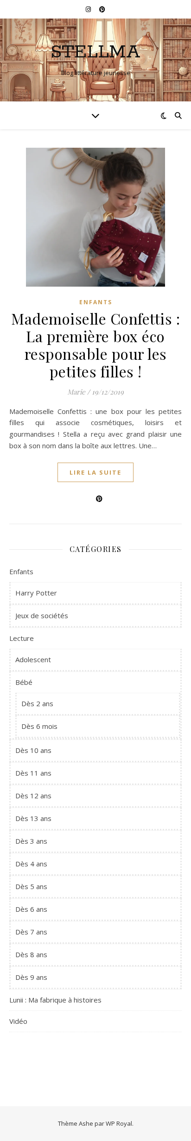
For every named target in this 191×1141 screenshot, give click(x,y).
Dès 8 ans (31, 954)
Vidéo (18, 1021)
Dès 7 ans (31, 931)
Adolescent (33, 659)
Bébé (23, 682)
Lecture (21, 638)
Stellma (95, 52)
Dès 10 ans (33, 750)
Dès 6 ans (31, 909)
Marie (76, 391)
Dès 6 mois (39, 726)
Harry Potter (36, 592)
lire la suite (95, 472)
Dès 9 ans (31, 977)
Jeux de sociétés (41, 615)
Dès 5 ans (31, 886)
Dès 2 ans (37, 703)
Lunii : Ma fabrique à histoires (55, 999)
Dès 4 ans (31, 863)
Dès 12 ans (33, 795)
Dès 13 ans (33, 818)
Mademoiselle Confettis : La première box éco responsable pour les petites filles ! (95, 344)
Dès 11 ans (33, 772)
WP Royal (119, 1123)
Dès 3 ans (31, 841)
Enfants (95, 302)
